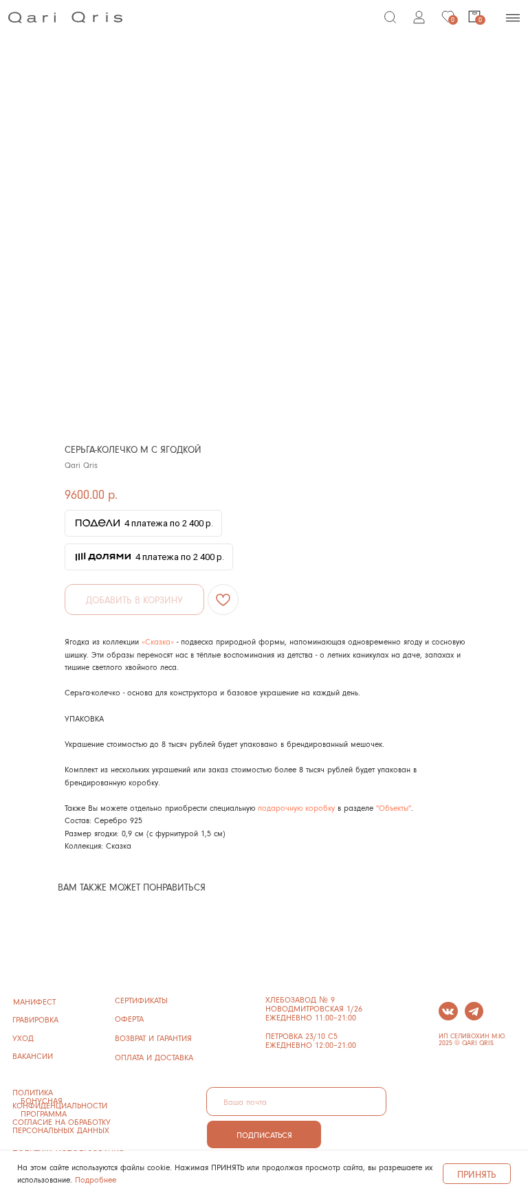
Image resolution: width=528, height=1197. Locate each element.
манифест (34, 1001)
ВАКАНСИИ (32, 1056)
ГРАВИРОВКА (35, 1019)
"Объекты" (393, 808)
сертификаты (141, 1000)
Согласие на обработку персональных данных (61, 1126)
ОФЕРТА (129, 1019)
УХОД (23, 1038)
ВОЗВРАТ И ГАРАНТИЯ (153, 1038)
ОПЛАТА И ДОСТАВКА (154, 1057)
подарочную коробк (294, 808)
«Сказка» (158, 641)
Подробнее (95, 1179)
